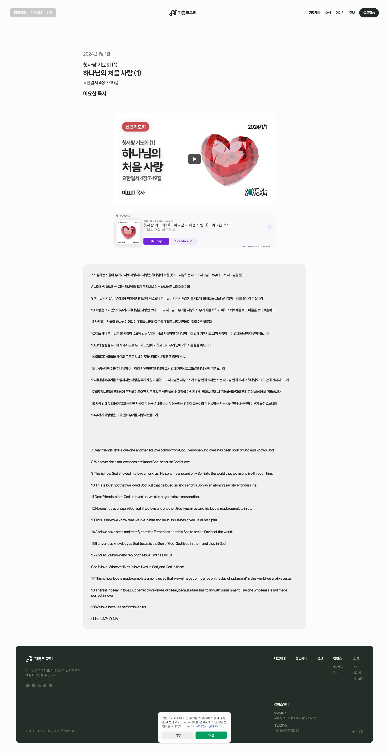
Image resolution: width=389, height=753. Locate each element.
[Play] (194, 159)
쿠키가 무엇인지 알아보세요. (205, 726)
